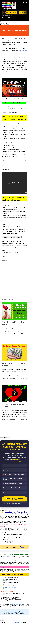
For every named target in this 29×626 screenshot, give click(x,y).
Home (3, 17)
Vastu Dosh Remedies (9, 588)
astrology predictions (16, 604)
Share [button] (3, 256)
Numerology (18, 12)
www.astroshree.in (24, 547)
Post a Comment (10, 336)
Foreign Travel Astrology (10, 587)
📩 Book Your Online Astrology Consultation (14, 499)
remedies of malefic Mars (7, 57)
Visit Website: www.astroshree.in (15, 612)
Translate (10, 24)
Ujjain (1, 607)
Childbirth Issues (8, 580)
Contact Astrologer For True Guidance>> (11, 237)
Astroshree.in (5, 556)
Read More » (24, 336)
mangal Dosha (7, 144)
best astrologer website (14, 622)
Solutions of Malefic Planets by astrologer (10, 253)
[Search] (23, 2)
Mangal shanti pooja (8, 203)
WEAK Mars (24, 50)
